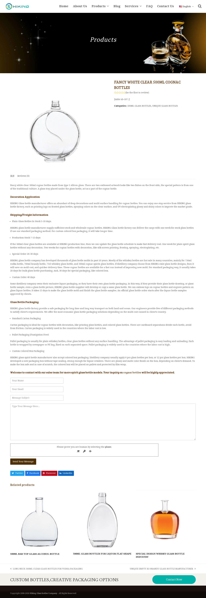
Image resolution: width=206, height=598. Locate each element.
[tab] (12, 176)
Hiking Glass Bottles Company (43, 593)
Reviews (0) (23, 176)
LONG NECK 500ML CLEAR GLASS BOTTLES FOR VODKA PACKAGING (46, 569)
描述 (12, 176)
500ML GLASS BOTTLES (139, 106)
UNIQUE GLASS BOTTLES (165, 106)
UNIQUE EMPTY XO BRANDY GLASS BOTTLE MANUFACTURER (161, 569)
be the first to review (137, 92)
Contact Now (174, 579)
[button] (200, 6)
